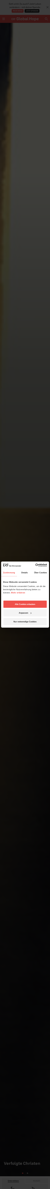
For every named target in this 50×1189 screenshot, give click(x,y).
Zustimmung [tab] (9, 572)
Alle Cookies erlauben (25, 604)
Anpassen (23, 613)
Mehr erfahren (18, 592)
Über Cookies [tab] (40, 572)
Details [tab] (24, 572)
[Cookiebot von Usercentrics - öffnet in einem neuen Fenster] (35, 565)
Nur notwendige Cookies (25, 621)
